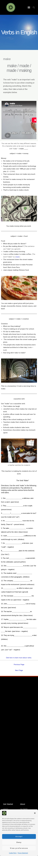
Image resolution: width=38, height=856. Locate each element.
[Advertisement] (19, 698)
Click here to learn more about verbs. (19, 658)
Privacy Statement (23, 853)
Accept (19, 836)
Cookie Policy (13, 853)
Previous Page (19, 664)
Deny (19, 842)
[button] (35, 813)
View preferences (19, 848)
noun (17, 257)
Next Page (19, 670)
